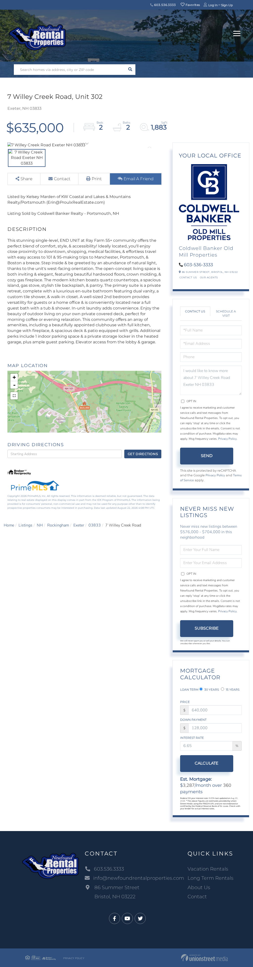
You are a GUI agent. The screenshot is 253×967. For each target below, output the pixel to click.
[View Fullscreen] (14, 395)
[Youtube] (127, 918)
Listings (25, 525)
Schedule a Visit (226, 313)
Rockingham (58, 525)
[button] (130, 69)
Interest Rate (192, 738)
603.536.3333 (164, 5)
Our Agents (209, 277)
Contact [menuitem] (197, 897)
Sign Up (227, 5)
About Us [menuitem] (199, 887)
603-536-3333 (198, 264)
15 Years (232, 689)
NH (40, 525)
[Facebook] (114, 918)
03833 (94, 525)
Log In (213, 5)
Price (185, 702)
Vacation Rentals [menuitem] (208, 869)
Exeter (78, 525)
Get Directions (143, 454)
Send (206, 455)
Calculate (206, 763)
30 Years (211, 689)
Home (9, 525)
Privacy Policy (227, 439)
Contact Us (188, 277)
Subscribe (207, 628)
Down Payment (193, 720)
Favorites (192, 5)
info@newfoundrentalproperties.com (138, 878)
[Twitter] (140, 918)
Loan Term (189, 689)
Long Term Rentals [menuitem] (210, 878)
